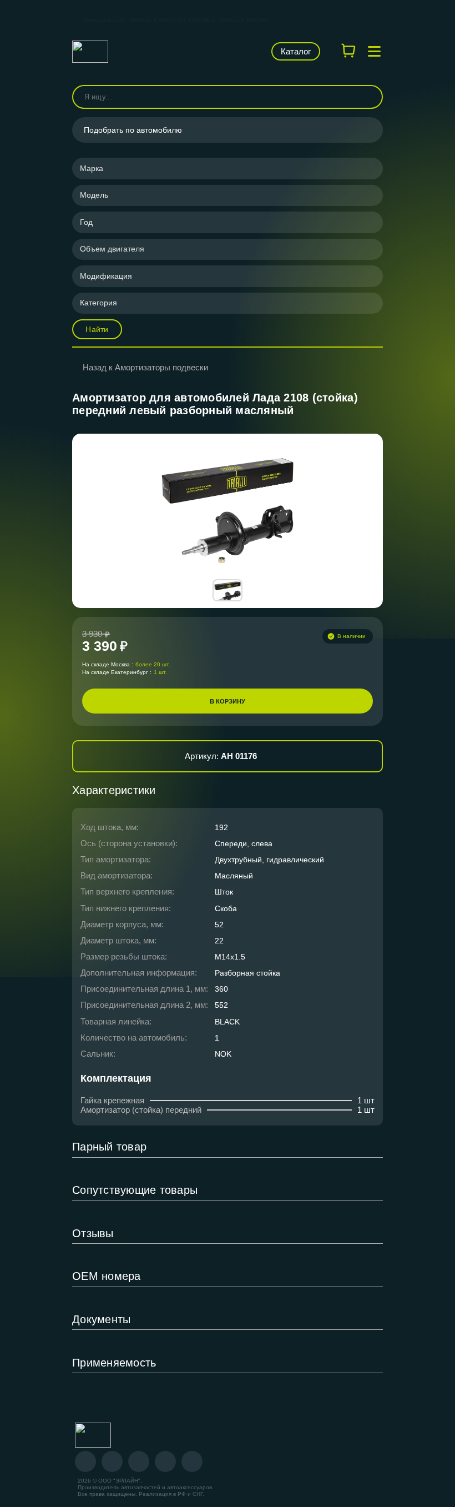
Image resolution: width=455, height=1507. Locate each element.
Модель (94, 194)
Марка (91, 168)
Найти (96, 329)
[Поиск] (369, 97)
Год (86, 222)
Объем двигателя (112, 248)
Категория (98, 302)
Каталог (296, 51)
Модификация (106, 276)
